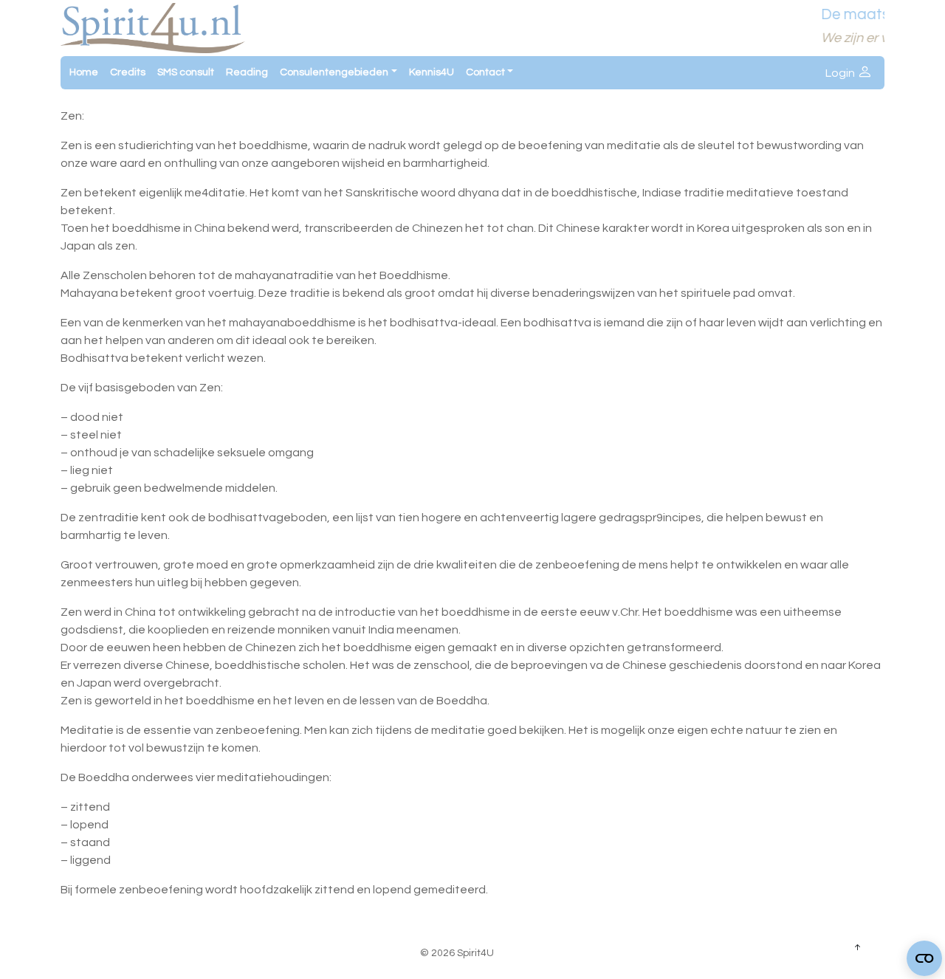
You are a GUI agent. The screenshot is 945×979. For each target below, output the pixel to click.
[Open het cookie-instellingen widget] (924, 958)
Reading (247, 72)
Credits (127, 72)
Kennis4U (431, 72)
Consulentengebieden (334, 72)
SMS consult (185, 72)
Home (83, 72)
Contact (485, 72)
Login (841, 73)
